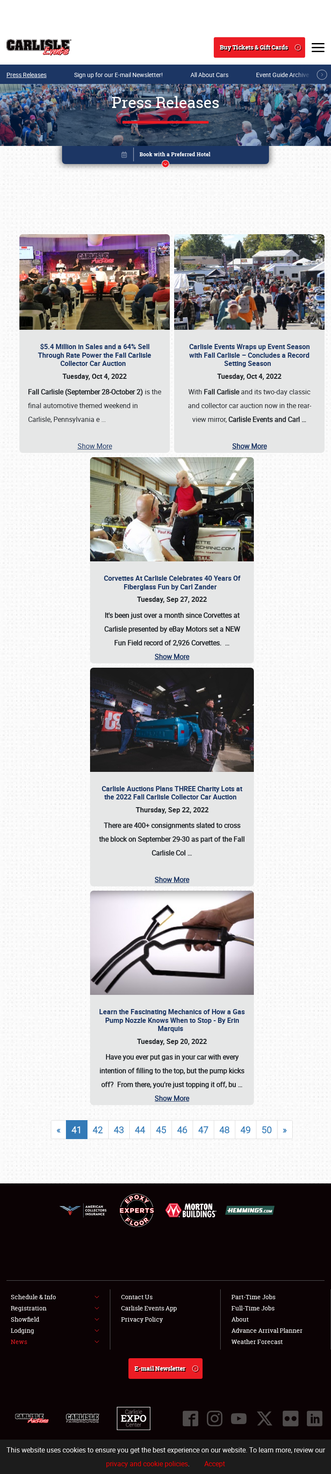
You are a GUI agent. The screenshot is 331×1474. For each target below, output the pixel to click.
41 (77, 1130)
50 (267, 1130)
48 (224, 1130)
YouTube (239, 1418)
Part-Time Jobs (253, 1297)
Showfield (25, 1319)
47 (203, 1130)
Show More (95, 446)
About (240, 1319)
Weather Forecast (257, 1342)
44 (140, 1130)
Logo (39, 47)
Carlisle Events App (149, 1308)
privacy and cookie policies (147, 1463)
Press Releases (26, 75)
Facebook (190, 1418)
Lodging (22, 1330)
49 (245, 1130)
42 (98, 1130)
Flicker (290, 1418)
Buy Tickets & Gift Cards (254, 47)
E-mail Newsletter (159, 1368)
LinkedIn (314, 1418)
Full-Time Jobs (253, 1308)
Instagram (214, 1418)
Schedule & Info (33, 1297)
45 (161, 1130)
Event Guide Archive (282, 75)
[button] (165, 156)
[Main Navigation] (318, 47)
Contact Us (137, 1297)
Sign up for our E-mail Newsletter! (118, 75)
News (19, 1342)
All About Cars (209, 75)
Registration (29, 1308)
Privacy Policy (142, 1319)
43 (119, 1130)
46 (182, 1130)
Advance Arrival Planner (267, 1330)
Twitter (264, 1418)
